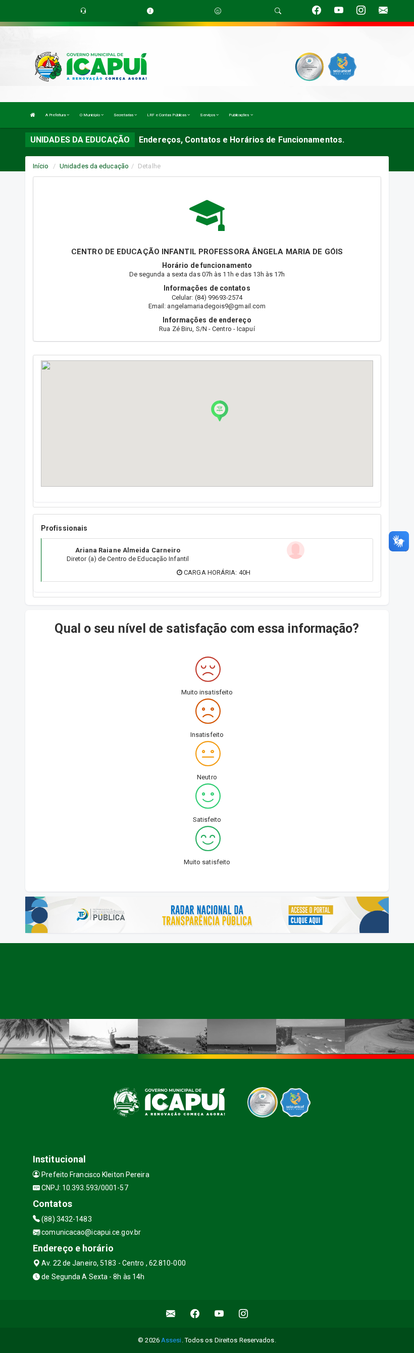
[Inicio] (32, 115)
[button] (219, 411)
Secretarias (124, 115)
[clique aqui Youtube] (219, 1314)
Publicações (239, 115)
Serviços (208, 115)
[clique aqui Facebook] (195, 1314)
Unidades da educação (94, 166)
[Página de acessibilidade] (218, 11)
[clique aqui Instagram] (243, 1314)
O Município (90, 115)
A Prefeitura (56, 115)
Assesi (171, 1340)
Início (41, 166)
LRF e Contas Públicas (167, 115)
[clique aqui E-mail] (171, 1314)
